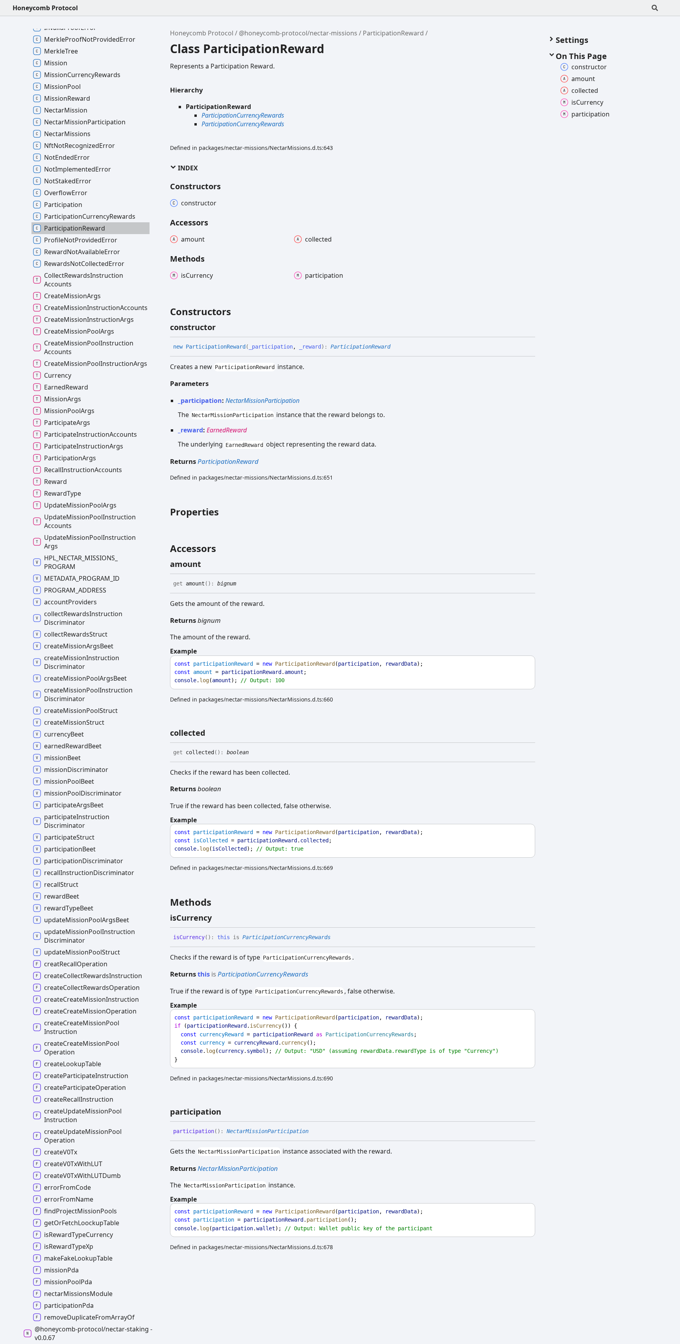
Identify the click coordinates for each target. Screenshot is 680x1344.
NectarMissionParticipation (262, 400)
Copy (522, 664)
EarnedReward (227, 430)
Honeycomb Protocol (45, 8)
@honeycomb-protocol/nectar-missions (298, 33)
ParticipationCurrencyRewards (242, 115)
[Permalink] (223, 327)
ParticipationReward (393, 33)
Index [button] (187, 168)
